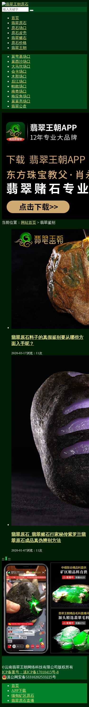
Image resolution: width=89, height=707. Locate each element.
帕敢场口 (19, 86)
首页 (15, 18)
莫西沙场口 (20, 61)
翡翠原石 (19, 23)
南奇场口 (19, 91)
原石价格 (19, 43)
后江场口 (19, 81)
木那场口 (19, 76)
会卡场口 (19, 71)
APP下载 (18, 691)
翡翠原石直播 (22, 700)
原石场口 (19, 28)
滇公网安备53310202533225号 (31, 677)
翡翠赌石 (19, 38)
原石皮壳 (19, 33)
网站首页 (28, 222)
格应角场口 (20, 96)
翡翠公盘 (19, 106)
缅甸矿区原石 (22, 696)
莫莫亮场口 (20, 101)
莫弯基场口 (20, 56)
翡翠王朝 (19, 48)
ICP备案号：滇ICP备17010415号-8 (30, 672)
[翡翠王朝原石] (15, 4)
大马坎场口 (20, 66)
